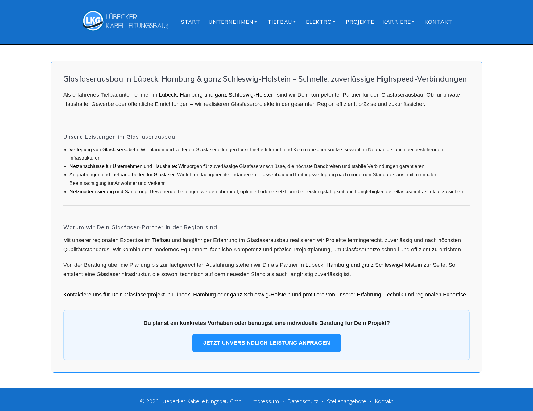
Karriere (396, 22)
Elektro (319, 22)
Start (190, 22)
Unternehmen (231, 22)
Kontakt (438, 22)
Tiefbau (279, 22)
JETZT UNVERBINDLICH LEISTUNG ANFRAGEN (266, 343)
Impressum (265, 401)
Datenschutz (302, 401)
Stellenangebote (346, 401)
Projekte (360, 22)
